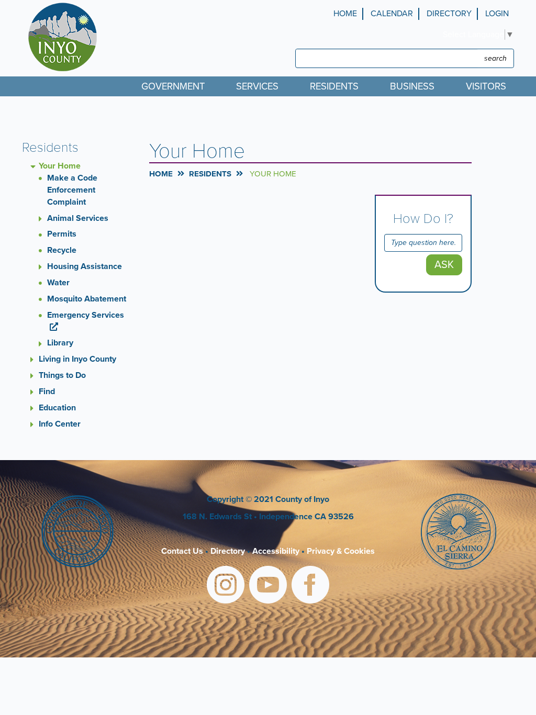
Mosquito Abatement (86, 299)
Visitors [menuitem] (486, 86)
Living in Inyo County (77, 359)
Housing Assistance (84, 266)
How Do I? (423, 219)
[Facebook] (310, 586)
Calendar (392, 13)
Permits (61, 234)
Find (47, 391)
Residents (210, 173)
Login (497, 13)
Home (345, 13)
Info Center (60, 424)
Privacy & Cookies (341, 551)
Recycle (61, 250)
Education (57, 408)
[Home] (65, 36)
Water (58, 282)
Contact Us (182, 551)
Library (60, 343)
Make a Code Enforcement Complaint (72, 190)
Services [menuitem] (257, 86)
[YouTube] (268, 586)
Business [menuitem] (412, 86)
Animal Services (77, 218)
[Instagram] (225, 586)
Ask (444, 265)
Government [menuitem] (173, 86)
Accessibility (275, 551)
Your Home (60, 166)
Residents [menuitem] (334, 86)
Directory (449, 13)
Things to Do (62, 375)
